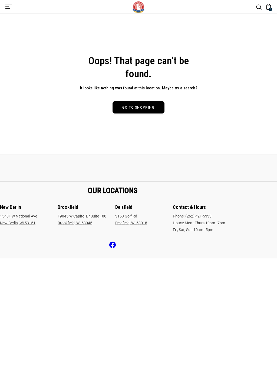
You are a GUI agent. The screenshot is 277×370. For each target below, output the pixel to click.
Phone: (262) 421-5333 (192, 216)
